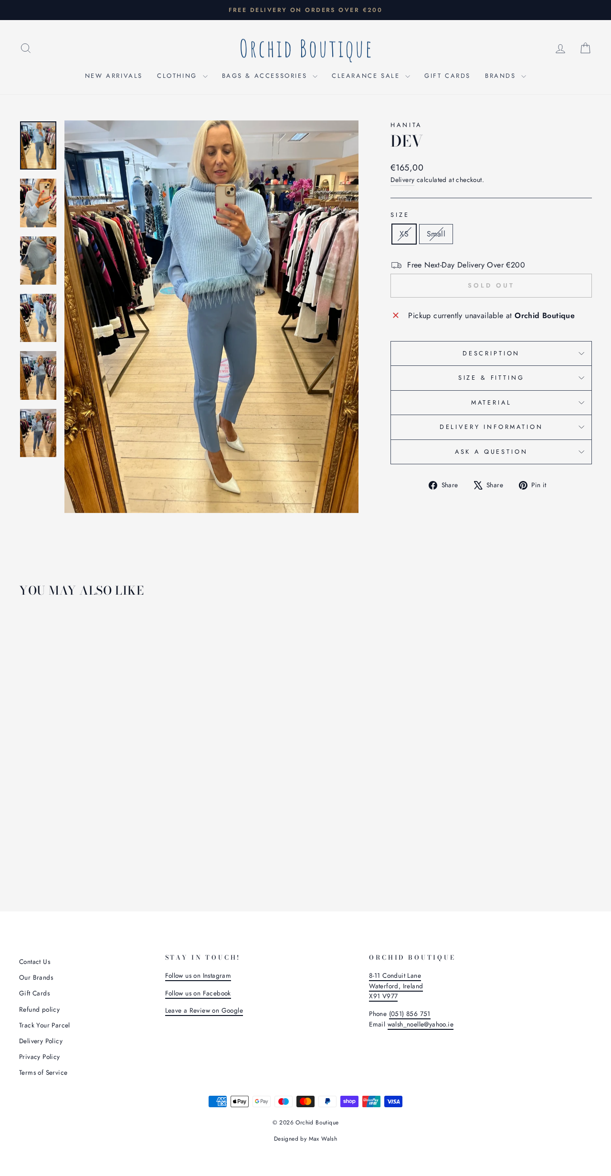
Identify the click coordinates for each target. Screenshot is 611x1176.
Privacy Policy (39, 1056)
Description (491, 353)
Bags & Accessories (266, 75)
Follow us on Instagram (198, 975)
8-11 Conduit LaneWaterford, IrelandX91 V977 (396, 986)
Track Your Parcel (44, 1025)
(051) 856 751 (410, 1013)
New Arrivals (114, 75)
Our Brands (36, 977)
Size (399, 214)
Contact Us (34, 961)
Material (491, 402)
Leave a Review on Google (204, 1010)
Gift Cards (447, 75)
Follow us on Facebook (198, 993)
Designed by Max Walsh (305, 1138)
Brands (502, 75)
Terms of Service (43, 1072)
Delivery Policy (41, 1041)
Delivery (402, 179)
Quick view (87, 811)
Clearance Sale (367, 75)
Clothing (178, 75)
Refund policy (39, 1009)
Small (436, 233)
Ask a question (491, 451)
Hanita (406, 124)
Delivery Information (491, 426)
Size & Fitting (491, 377)
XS (404, 233)
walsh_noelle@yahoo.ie (420, 1024)
